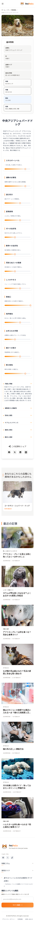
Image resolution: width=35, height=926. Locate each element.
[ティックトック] (12, 857)
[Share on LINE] (26, 452)
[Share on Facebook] (9, 452)
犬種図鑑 (13, 10)
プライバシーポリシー (8, 919)
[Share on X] (15, 452)
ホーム (3, 10)
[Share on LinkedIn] (20, 452)
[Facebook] (3, 857)
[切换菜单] (2, 4)
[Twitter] (7, 857)
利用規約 (20, 919)
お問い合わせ (29, 919)
